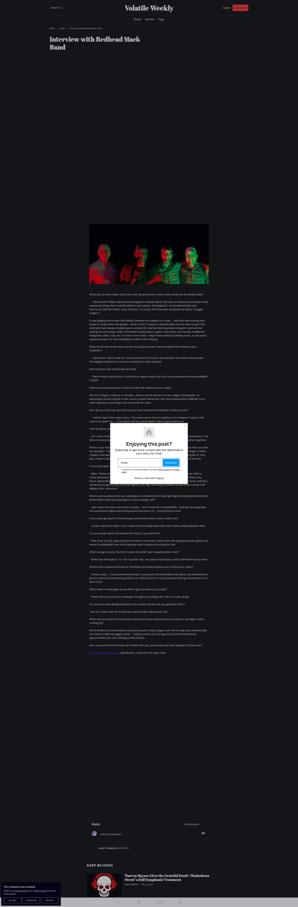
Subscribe (171, 462)
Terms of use (163, 469)
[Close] (185, 426)
